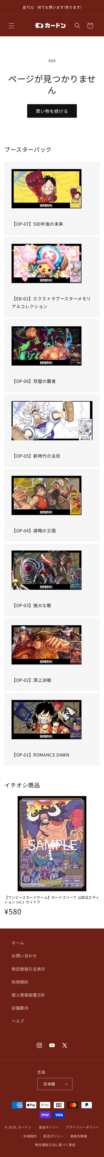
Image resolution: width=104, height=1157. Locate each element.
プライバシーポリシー (82, 1127)
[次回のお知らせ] (93, 7)
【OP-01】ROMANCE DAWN (40, 755)
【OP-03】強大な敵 (31, 605)
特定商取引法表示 (28, 969)
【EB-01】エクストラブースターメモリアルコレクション (51, 302)
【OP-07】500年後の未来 (37, 224)
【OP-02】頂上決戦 (31, 680)
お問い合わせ (24, 955)
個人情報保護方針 (28, 995)
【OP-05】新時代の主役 (36, 456)
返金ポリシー (49, 1127)
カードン (24, 1127)
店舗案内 (20, 1008)
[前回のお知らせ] (10, 7)
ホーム (18, 943)
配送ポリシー (53, 1136)
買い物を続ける (52, 111)
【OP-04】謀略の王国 (34, 530)
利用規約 (20, 982)
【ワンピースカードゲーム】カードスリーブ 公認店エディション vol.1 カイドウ (51, 899)
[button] (11, 25)
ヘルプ (18, 1021)
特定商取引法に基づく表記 (55, 1144)
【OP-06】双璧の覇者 (34, 381)
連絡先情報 (78, 1136)
